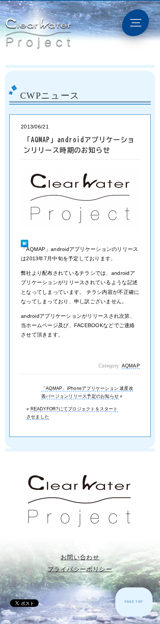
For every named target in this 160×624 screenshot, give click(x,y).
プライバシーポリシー (80, 569)
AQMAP (131, 366)
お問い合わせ (80, 557)
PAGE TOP (134, 601)
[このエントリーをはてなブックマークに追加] (24, 240)
